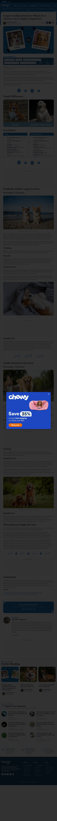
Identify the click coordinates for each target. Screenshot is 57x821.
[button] (48, 394)
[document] (28, 410)
